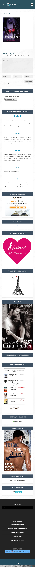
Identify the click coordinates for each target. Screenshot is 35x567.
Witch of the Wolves (17, 536)
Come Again (13, 394)
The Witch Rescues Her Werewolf (13, 400)
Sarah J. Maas (16, 385)
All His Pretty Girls (13, 388)
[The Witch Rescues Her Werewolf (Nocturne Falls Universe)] (5, 403)
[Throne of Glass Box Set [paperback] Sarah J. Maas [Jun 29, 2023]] (5, 382)
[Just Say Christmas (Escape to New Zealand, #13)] (5, 378)
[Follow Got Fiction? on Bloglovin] (17, 294)
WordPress (26, 561)
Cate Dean (16, 403)
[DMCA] (17, 492)
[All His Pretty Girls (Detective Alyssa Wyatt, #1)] (5, 391)
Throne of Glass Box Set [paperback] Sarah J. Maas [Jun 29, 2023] (13, 382)
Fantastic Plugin (29, 566)
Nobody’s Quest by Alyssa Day (17, 524)
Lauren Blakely (13, 395)
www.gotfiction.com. (14, 566)
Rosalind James (13, 376)
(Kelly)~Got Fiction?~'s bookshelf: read (14, 370)
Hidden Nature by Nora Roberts (17, 540)
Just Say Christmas (13, 374)
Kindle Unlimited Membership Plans (17, 480)
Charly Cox (13, 389)
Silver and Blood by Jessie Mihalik (17, 532)
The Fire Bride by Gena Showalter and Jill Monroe (17, 528)
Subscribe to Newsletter (11, 96)
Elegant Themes (15, 561)
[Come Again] (5, 398)
